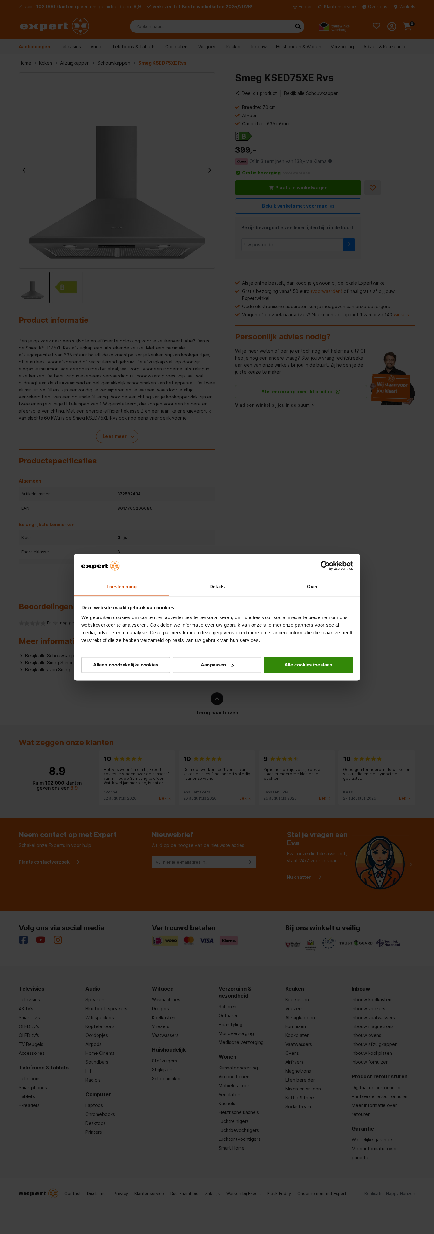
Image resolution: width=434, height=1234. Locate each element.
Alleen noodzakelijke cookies (125, 664)
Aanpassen (213, 664)
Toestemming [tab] (121, 586)
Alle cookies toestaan (308, 664)
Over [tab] (312, 586)
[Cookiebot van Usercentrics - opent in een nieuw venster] (325, 565)
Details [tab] (217, 586)
